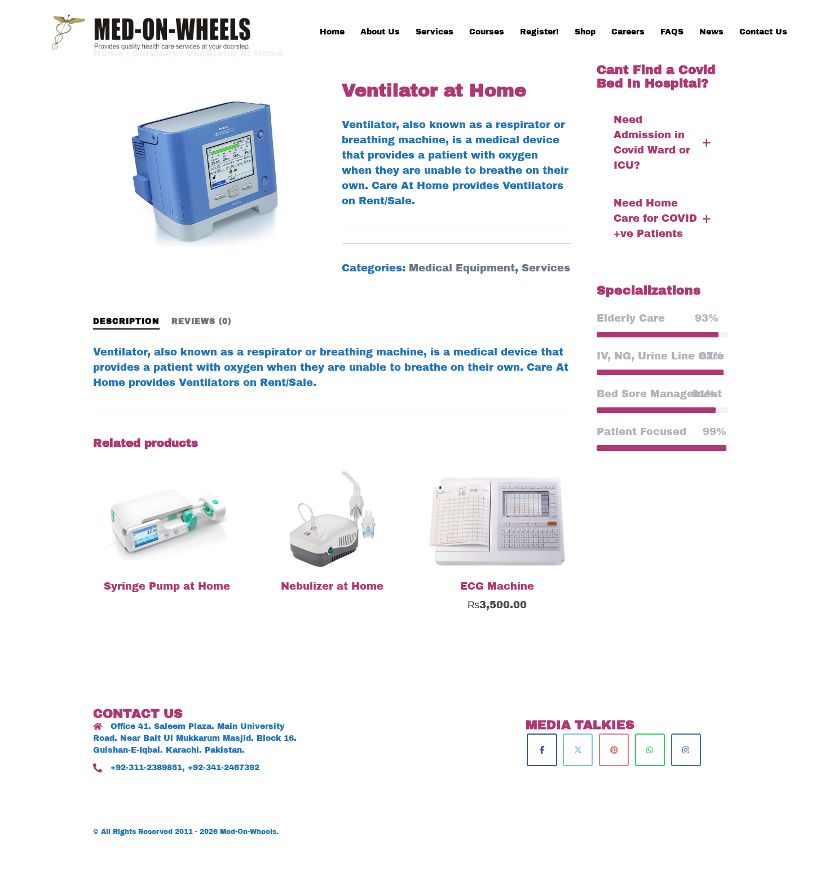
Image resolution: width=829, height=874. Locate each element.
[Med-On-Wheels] (155, 31)
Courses (486, 32)
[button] (662, 143)
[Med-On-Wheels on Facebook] (542, 750)
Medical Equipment (462, 268)
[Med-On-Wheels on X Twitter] (578, 750)
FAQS (672, 32)
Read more (173, 589)
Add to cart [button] (504, 604)
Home (332, 32)
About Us (380, 32)
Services (434, 32)
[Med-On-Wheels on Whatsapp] (650, 750)
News (711, 32)
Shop (585, 32)
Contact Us (763, 32)
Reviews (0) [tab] (201, 321)
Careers (628, 32)
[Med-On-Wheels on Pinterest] (614, 750)
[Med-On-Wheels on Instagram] (686, 750)
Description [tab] (126, 321)
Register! (539, 32)
